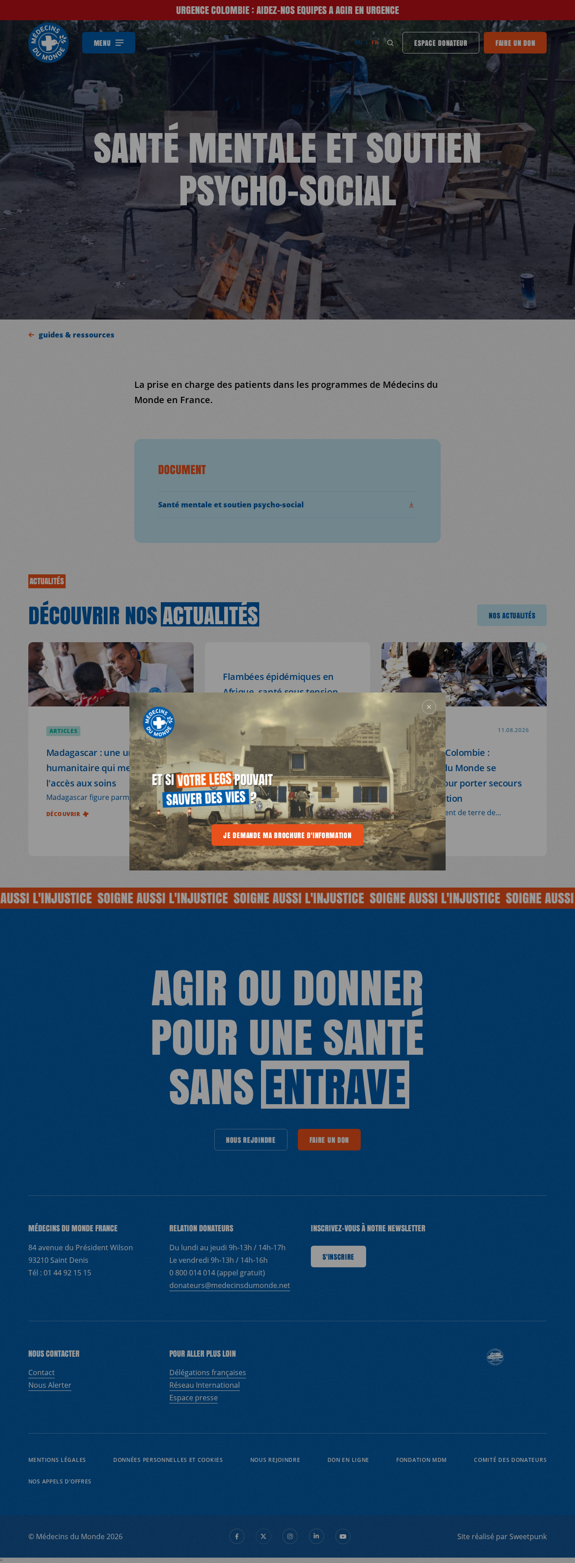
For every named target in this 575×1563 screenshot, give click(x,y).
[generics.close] (429, 707)
